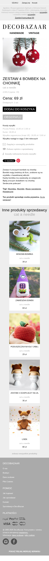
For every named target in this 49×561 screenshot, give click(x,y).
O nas (5, 468)
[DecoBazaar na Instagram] (6, 541)
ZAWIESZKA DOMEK (25, 300)
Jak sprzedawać (9, 498)
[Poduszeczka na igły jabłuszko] (24, 328)
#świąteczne (8, 191)
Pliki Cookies (8, 482)
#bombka (12, 189)
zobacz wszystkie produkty (24, 453)
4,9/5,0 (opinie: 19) (11, 92)
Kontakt (6, 502)
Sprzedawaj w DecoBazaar (13, 506)
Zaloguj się (26, 3)
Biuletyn (6, 473)
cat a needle (9, 87)
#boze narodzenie (33, 189)
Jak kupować (8, 493)
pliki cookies (30, 535)
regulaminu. (23, 533)
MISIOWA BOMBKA (24, 254)
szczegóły (43, 12)
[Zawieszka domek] (24, 282)
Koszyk (34, 3)
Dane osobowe (8, 477)
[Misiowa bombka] (24, 236)
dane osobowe (17, 535)
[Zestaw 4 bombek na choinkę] (25, 55)
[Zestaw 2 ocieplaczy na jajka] (24, 375)
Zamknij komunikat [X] (24, 18)
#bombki (20, 189)
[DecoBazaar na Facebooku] (14, 541)
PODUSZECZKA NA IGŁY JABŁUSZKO (27, 347)
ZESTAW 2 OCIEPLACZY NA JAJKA (26, 393)
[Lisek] (24, 421)
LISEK (24, 439)
